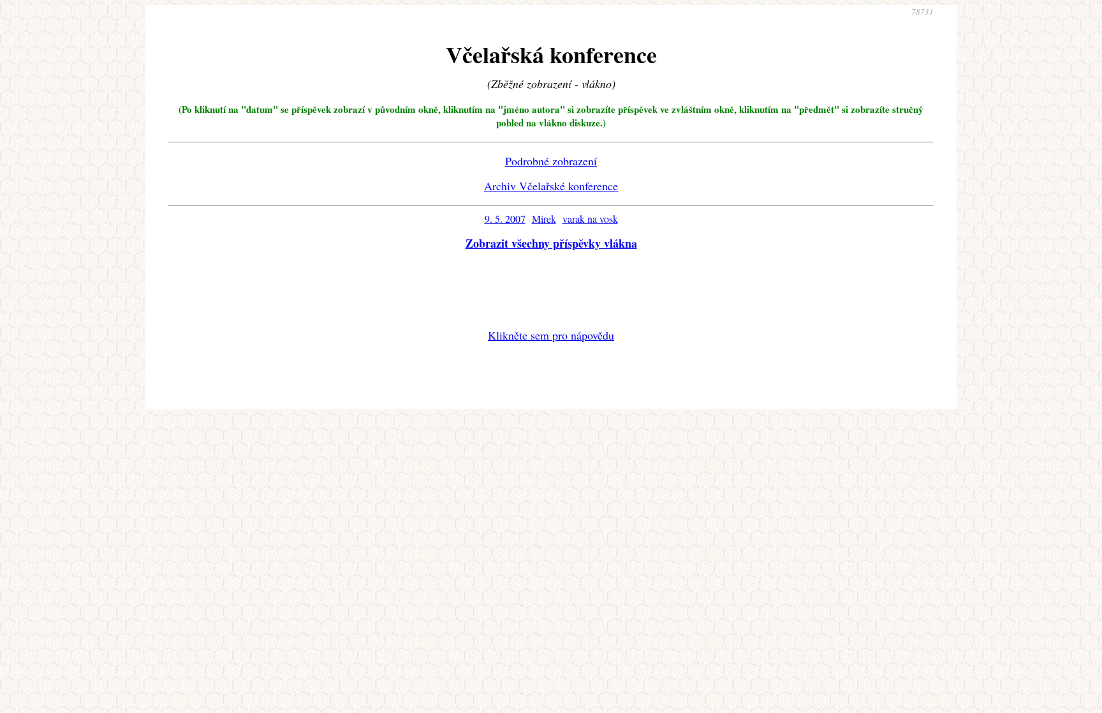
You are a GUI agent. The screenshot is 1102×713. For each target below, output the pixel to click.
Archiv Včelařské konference (551, 185)
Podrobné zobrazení (551, 161)
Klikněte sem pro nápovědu (551, 335)
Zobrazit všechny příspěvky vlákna (551, 243)
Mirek (544, 218)
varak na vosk (590, 218)
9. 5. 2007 (505, 218)
